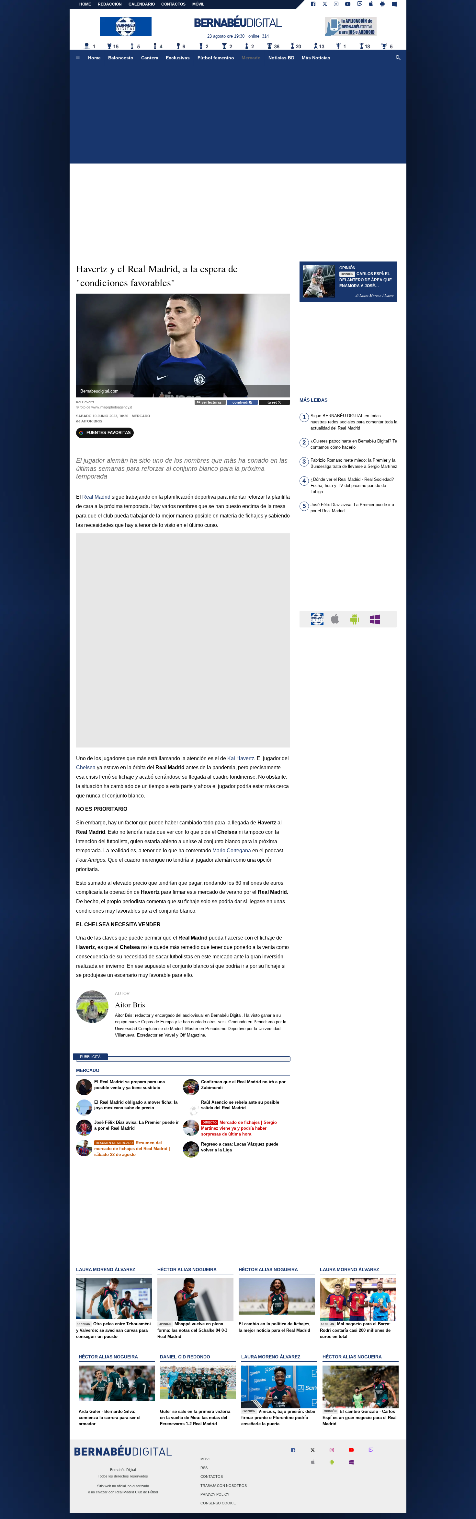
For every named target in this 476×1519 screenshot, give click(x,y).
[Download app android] (382, 4)
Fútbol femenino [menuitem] (216, 57)
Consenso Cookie (218, 1503)
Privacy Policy (214, 1494)
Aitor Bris (91, 421)
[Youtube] (347, 4)
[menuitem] (78, 58)
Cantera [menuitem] (149, 57)
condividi (240, 402)
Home (85, 4)
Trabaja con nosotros (223, 1486)
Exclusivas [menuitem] (178, 57)
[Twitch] (359, 4)
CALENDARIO (142, 4)
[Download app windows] (394, 4)
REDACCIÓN (110, 4)
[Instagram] (336, 4)
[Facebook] (313, 4)
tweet (272, 402)
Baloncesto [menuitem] (120, 57)
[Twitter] (324, 4)
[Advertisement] (238, 114)
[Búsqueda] (398, 58)
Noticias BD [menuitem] (281, 57)
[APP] (318, 618)
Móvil (205, 1459)
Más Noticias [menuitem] (316, 57)
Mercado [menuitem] (251, 57)
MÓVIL (198, 4)
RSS (204, 1468)
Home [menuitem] (94, 57)
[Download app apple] (371, 4)
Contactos (211, 1477)
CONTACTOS (173, 4)
